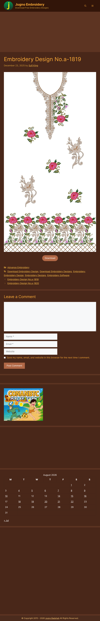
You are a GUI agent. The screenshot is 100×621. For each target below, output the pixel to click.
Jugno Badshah (52, 618)
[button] (85, 6)
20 (46, 501)
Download (50, 258)
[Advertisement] (50, 31)
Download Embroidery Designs (56, 271)
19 (32, 501)
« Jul (6, 520)
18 (19, 501)
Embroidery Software (58, 275)
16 (85, 496)
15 (72, 496)
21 (59, 501)
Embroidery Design (14, 275)
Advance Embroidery (18, 267)
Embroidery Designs (35, 275)
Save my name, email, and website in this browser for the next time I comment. (48, 357)
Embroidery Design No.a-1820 (23, 283)
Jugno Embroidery (29, 4)
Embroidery (79, 271)
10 (6, 496)
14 (59, 496)
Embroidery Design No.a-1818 (23, 279)
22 (72, 501)
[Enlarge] (92, 75)
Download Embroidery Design (22, 271)
